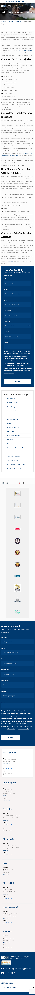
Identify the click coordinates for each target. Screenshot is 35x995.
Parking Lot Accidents (13, 427)
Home (3, 21)
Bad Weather (11, 398)
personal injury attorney (25, 50)
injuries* (6, 332)
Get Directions (6, 763)
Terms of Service (9, 373)
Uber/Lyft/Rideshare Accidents (16, 464)
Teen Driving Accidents (13, 456)
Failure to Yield (11, 411)
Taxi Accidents (11, 452)
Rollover (9, 444)
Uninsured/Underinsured (14, 468)
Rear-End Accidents (12, 431)
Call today (10, 261)
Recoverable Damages (13, 435)
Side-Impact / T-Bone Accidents (16, 448)
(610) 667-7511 (23, 1)
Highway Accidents (12, 419)
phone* (6, 289)
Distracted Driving (12, 402)
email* (5, 300)
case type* (7, 321)
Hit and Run (10, 423)
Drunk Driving (11, 407)
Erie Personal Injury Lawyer (13, 21)
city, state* (7, 310)
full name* (7, 279)
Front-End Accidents (13, 415)
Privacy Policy (23, 370)
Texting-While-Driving (13, 460)
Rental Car (10, 439)
